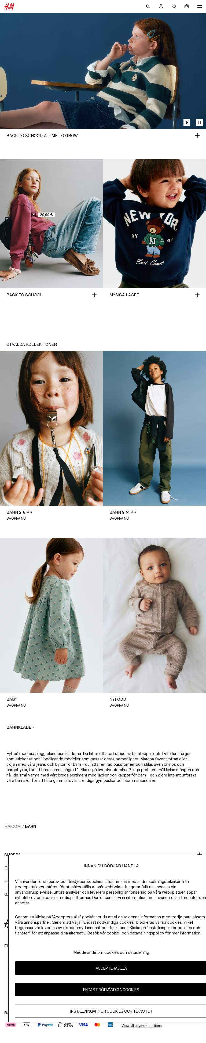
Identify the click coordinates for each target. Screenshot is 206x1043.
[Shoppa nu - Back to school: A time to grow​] (197, 135)
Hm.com (12, 826)
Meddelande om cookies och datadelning (111, 952)
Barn (30, 826)
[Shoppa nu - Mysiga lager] (197, 294)
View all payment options (141, 1026)
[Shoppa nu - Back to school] (94, 294)
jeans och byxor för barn (58, 764)
